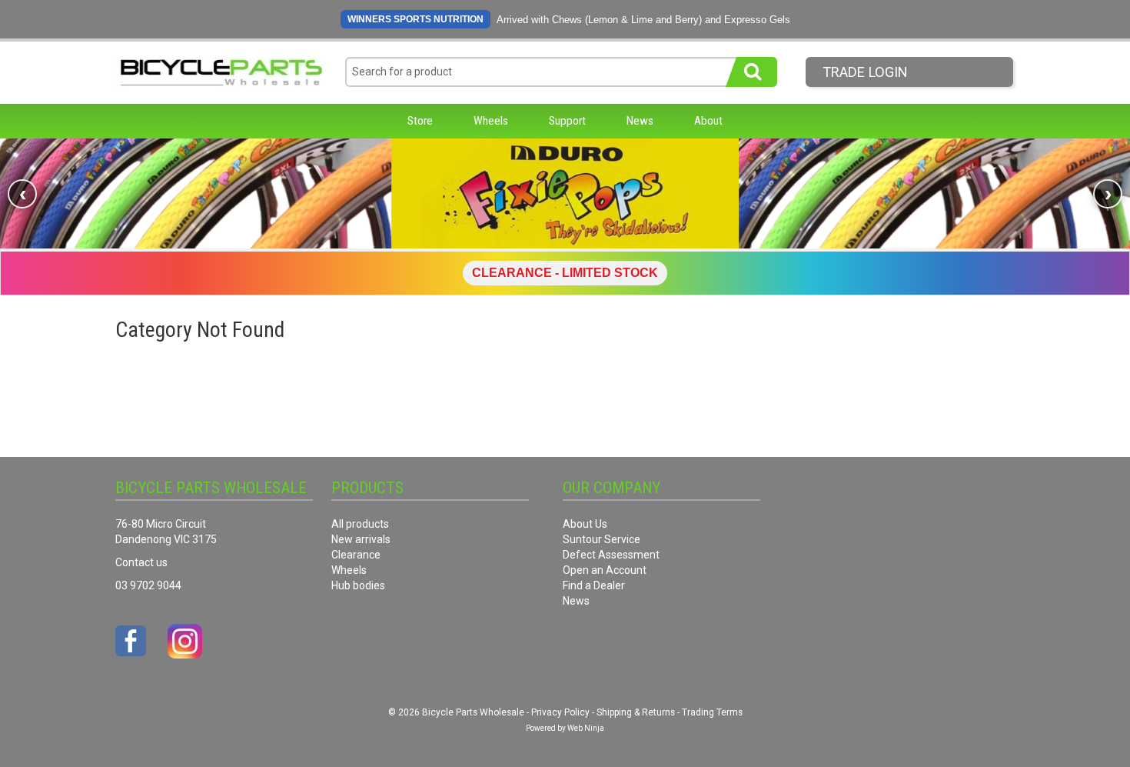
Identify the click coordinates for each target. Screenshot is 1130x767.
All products (360, 524)
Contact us (141, 562)
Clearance (356, 555)
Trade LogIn (865, 72)
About (708, 121)
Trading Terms (712, 712)
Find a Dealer (594, 585)
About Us (585, 524)
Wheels (491, 121)
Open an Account (604, 570)
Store (420, 121)
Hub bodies (358, 585)
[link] (565, 193)
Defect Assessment (611, 555)
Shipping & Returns (636, 712)
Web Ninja (585, 728)
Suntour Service (601, 539)
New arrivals (361, 539)
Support (567, 121)
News (639, 121)
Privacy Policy (560, 712)
